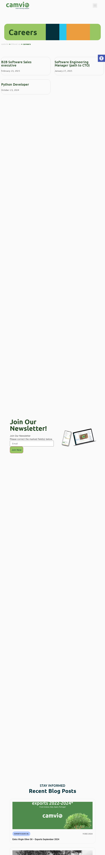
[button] (101, 58)
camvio (5, 44)
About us (16, 44)
